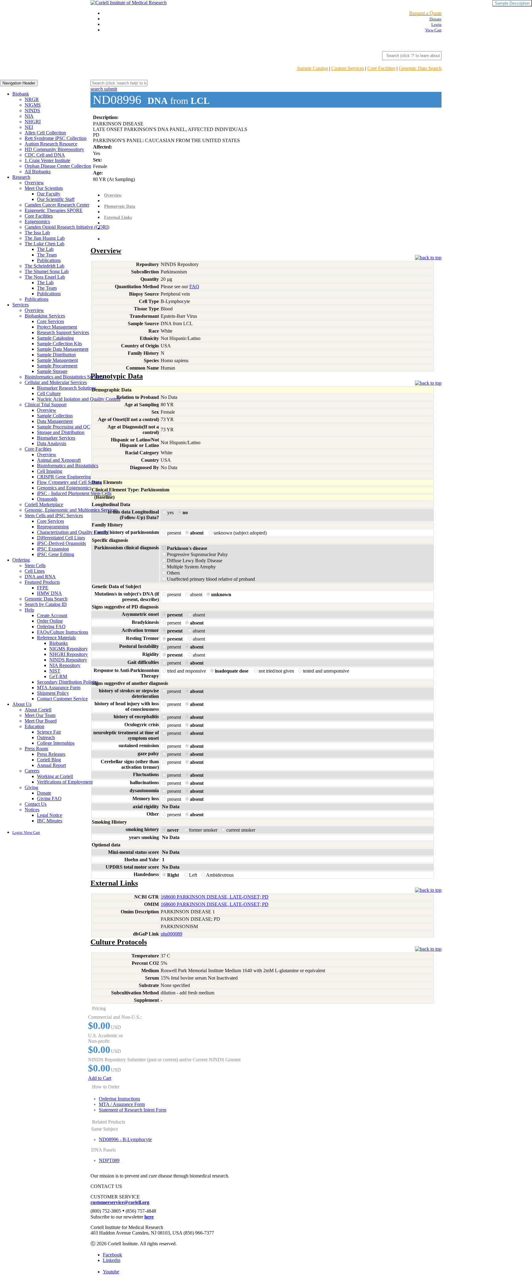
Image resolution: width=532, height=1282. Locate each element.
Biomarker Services (56, 437)
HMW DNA (49, 593)
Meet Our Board (41, 720)
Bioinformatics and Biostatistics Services (64, 376)
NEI (29, 127)
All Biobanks (37, 171)
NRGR (32, 99)
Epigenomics (37, 221)
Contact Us (35, 804)
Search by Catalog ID (46, 604)
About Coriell (38, 709)
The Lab (45, 249)
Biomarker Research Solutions (66, 388)
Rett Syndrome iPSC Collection (56, 138)
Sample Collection (55, 415)
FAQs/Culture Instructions (62, 632)
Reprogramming (53, 526)
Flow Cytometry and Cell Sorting (69, 482)
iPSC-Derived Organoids (61, 543)
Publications (49, 260)
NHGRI (33, 121)
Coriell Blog (49, 759)
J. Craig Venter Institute (47, 160)
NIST (54, 671)
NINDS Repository (68, 659)
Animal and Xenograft (59, 460)
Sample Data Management (62, 349)
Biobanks (58, 643)
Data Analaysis (51, 443)
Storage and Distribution (60, 432)
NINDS (32, 110)
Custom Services (347, 68)
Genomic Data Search (420, 68)
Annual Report (51, 765)
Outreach (46, 737)
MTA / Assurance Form (122, 1104)
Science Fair (49, 732)
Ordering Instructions (119, 1098)
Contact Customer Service (62, 698)
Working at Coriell (55, 776)
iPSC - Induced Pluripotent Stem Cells (74, 493)
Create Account (52, 615)
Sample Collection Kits (59, 343)
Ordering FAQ (51, 626)
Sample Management (57, 360)
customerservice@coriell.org (120, 1202)
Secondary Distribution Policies (67, 682)
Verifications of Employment (65, 781)
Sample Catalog (312, 68)
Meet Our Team (40, 715)
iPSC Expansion (53, 548)
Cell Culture (49, 393)
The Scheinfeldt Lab (44, 265)
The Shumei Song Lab (47, 271)
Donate (44, 793)
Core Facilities (381, 68)
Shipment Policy (53, 693)
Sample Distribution (56, 354)
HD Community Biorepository (54, 149)
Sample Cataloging (55, 338)
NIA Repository (64, 665)
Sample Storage (52, 371)
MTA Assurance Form (58, 687)
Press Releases (51, 754)
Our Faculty (48, 193)
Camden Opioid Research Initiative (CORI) (67, 227)
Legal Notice (49, 815)
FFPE (42, 587)
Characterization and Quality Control (73, 532)
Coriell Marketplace (44, 504)
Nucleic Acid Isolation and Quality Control (78, 399)
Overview (34, 182)
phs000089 (171, 933)
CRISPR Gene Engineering (64, 476)
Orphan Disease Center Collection (58, 166)
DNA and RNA (40, 576)
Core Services (50, 321)
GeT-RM (58, 676)
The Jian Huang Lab (45, 238)
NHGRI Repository (68, 654)
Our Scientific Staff (56, 199)
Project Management (57, 327)
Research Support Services (63, 332)
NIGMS (33, 105)
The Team (47, 254)
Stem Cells (35, 565)
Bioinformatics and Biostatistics (67, 465)
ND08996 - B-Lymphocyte (125, 1139)
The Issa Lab (37, 232)
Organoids (47, 499)
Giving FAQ (49, 798)
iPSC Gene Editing (55, 554)
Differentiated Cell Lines (61, 537)
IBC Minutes (49, 820)
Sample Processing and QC (63, 426)
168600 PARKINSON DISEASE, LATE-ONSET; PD (214, 896)
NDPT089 (109, 1160)
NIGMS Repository (68, 648)
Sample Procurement (57, 365)
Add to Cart (99, 1078)
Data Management (55, 421)
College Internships (56, 743)
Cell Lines (35, 571)
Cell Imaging (49, 471)
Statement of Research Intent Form (132, 1109)
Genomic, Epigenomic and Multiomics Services (71, 510)
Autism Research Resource (51, 143)
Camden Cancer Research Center (57, 204)
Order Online (50, 621)
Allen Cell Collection (45, 132)
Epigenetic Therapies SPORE (54, 210)
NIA (29, 116)
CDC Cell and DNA (45, 155)
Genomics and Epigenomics (64, 487)
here (149, 1216)
